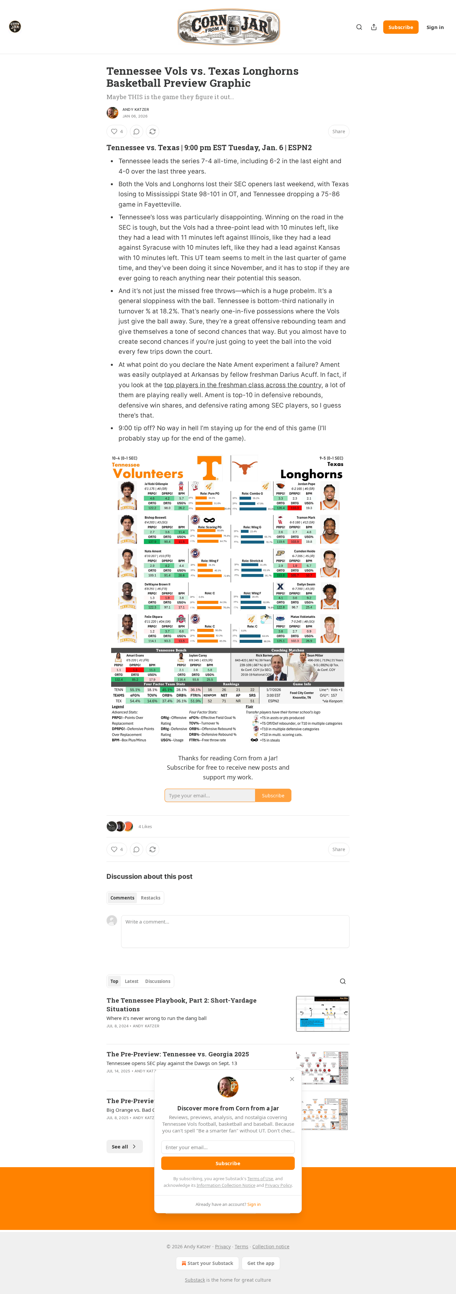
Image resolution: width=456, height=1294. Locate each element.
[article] (228, 1017)
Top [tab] (114, 981)
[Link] (97, 147)
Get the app (260, 1263)
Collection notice (270, 1246)
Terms (241, 1246)
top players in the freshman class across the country (242, 385)
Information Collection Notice (226, 1185)
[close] (292, 1079)
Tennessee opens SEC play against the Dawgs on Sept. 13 (171, 1063)
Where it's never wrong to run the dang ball (156, 1018)
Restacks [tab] (150, 898)
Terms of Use (260, 1179)
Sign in (435, 27)
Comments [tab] (122, 898)
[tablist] (135, 897)
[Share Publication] (374, 27)
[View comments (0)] (136, 131)
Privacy (223, 1246)
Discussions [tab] (157, 981)
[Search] (359, 27)
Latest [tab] (132, 981)
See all (120, 1146)
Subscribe (401, 27)
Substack (195, 1280)
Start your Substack (210, 1263)
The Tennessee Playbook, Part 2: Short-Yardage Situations (181, 1004)
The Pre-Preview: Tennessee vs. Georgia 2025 (177, 1054)
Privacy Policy (278, 1185)
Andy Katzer (136, 109)
